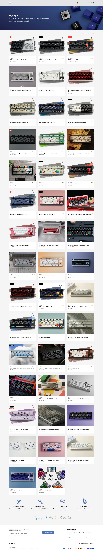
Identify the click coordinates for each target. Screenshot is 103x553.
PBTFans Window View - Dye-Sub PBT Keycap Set (78, 460)
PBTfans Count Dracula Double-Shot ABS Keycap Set (20, 306)
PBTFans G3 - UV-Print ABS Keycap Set (47, 491)
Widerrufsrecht (18, 548)
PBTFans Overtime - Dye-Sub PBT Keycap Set (77, 306)
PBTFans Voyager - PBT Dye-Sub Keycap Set (19, 491)
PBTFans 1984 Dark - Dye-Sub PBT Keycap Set (19, 153)
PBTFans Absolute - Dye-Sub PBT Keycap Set (48, 398)
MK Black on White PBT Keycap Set (46, 90)
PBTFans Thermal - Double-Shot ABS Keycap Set (20, 399)
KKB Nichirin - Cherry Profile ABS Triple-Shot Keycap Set (50, 368)
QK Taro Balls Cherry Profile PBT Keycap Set (19, 429)
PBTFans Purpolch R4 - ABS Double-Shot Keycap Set (78, 429)
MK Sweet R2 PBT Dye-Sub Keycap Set (47, 214)
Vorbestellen (56, 3)
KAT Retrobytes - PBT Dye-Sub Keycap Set (18, 214)
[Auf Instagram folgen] (9, 543)
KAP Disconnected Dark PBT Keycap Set (47, 122)
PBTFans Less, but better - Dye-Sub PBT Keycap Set (20, 59)
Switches (36, 3)
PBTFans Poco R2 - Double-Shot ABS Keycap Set (49, 460)
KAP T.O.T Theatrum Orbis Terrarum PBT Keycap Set (78, 153)
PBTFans (11, 58)
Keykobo (40, 366)
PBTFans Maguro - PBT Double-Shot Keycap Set (48, 245)
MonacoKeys (41, 58)
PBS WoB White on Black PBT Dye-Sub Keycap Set (78, 245)
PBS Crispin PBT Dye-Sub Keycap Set (17, 460)
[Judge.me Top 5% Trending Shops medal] (69, 517)
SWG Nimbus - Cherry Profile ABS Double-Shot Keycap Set (22, 368)
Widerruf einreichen (48, 532)
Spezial (43, 3)
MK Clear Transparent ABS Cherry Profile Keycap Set (20, 90)
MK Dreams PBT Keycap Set (44, 337)
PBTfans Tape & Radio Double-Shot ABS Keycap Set (20, 337)
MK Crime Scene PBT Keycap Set (46, 306)
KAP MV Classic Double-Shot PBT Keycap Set (77, 122)
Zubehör (49, 3)
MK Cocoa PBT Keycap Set (73, 368)
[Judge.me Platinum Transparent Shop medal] (51, 517)
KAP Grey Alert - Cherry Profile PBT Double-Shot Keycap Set (80, 214)
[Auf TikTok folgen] (15, 543)
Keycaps (30, 3)
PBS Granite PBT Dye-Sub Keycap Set (17, 184)
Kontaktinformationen (38, 548)
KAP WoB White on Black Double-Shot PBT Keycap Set (50, 59)
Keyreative (70, 89)
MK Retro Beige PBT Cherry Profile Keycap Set (48, 153)
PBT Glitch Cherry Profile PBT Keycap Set (47, 276)
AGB (14, 548)
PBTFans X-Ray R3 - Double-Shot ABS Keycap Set (78, 337)
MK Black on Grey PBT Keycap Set (75, 59)
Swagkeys (11, 366)
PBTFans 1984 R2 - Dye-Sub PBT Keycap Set (19, 122)
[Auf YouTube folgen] (12, 543)
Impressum (10, 548)
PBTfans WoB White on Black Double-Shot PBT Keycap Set (80, 276)
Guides (64, 3)
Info (69, 3)
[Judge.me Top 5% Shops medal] (64, 517)
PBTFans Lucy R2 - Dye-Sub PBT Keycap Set (19, 276)
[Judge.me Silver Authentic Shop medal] (60, 517)
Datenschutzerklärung (26, 548)
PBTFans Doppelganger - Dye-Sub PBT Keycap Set (49, 429)
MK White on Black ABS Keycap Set (75, 184)
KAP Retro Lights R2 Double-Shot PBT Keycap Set (49, 184)
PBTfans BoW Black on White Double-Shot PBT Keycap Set (80, 398)
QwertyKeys (12, 428)
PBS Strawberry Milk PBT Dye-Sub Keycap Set (19, 245)
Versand (32, 548)
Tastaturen (23, 3)
